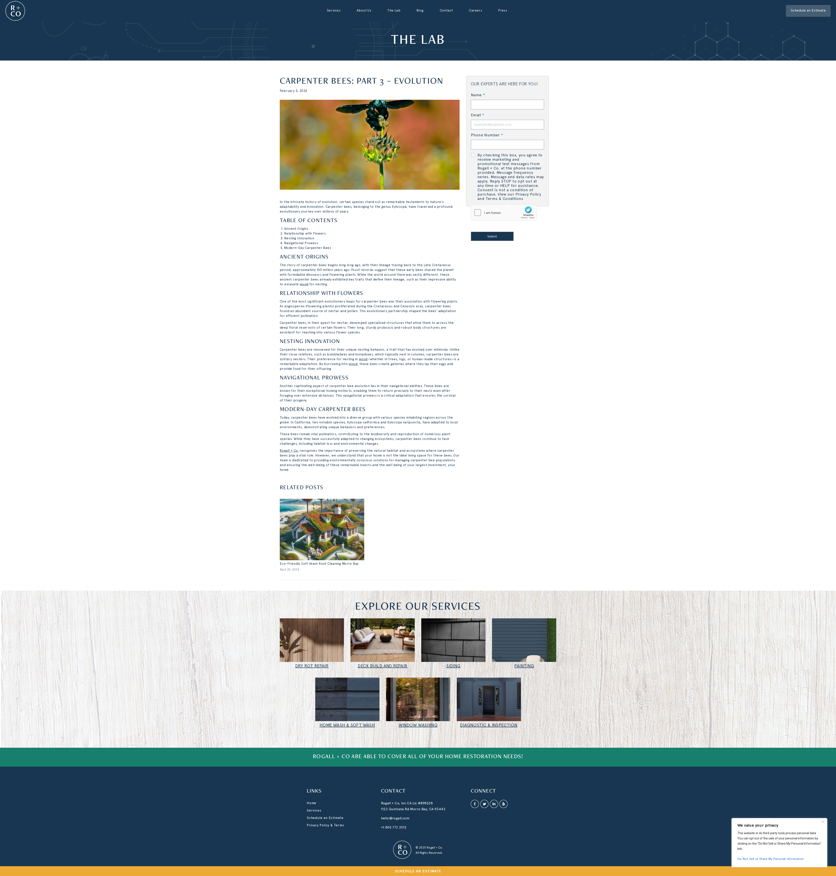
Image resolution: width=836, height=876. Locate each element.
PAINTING (524, 665)
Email (477, 115)
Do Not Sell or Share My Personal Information (770, 859)
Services (314, 810)
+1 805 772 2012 (394, 827)
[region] (779, 842)
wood (304, 284)
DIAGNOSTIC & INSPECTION (488, 725)
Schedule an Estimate (325, 818)
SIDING (453, 665)
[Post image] (322, 529)
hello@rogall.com (395, 818)
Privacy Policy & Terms (325, 825)
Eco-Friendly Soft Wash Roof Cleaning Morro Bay (319, 564)
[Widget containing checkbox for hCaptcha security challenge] (504, 212)
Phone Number (487, 135)
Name (478, 95)
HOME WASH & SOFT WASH (347, 725)
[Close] (822, 821)
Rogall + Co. (289, 451)
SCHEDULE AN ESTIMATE (418, 871)
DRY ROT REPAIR (312, 665)
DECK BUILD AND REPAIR (382, 665)
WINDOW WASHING (418, 725)
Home (311, 803)
